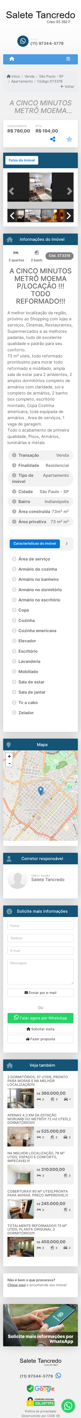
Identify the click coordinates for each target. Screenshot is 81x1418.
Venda (30, 76)
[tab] (21, 160)
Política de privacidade (40, 1411)
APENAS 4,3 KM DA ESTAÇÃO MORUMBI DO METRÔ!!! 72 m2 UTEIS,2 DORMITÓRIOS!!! (39, 1119)
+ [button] (9, 756)
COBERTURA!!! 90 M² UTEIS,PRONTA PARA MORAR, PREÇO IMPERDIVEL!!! (37, 1193)
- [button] (9, 763)
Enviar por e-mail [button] (42, 992)
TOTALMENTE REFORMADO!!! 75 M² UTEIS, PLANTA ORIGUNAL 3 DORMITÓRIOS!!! (37, 1229)
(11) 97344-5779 (47, 43)
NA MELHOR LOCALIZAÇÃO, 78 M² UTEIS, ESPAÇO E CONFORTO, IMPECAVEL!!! (36, 1157)
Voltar (69, 86)
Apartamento (22, 81)
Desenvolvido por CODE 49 (41, 1416)
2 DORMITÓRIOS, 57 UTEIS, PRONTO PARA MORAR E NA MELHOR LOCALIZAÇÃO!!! (37, 1081)
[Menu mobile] (11, 59)
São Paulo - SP (51, 76)
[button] (12, 191)
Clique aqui (16, 1285)
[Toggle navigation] (68, 59)
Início (15, 76)
